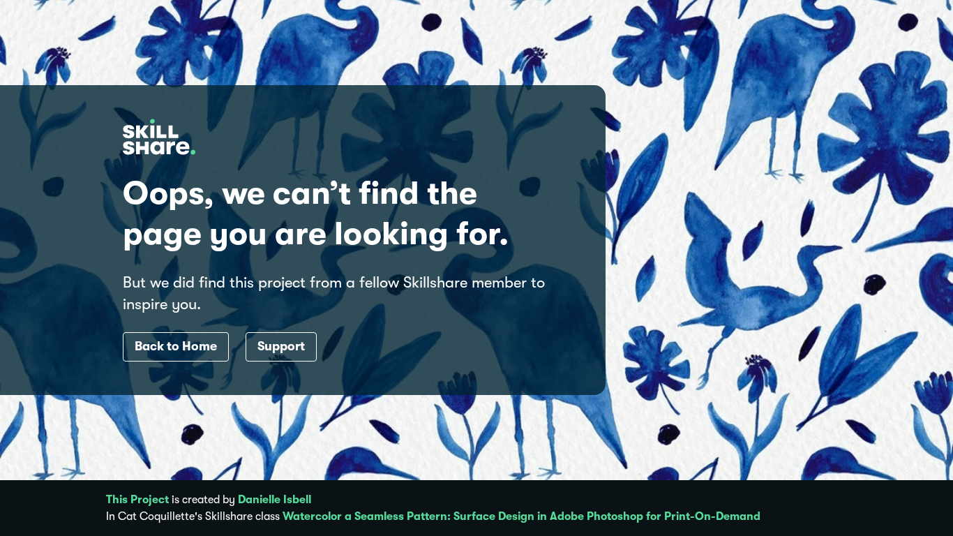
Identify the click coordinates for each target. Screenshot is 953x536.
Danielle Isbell (274, 499)
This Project (137, 499)
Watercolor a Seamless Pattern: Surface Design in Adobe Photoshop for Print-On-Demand (521, 516)
